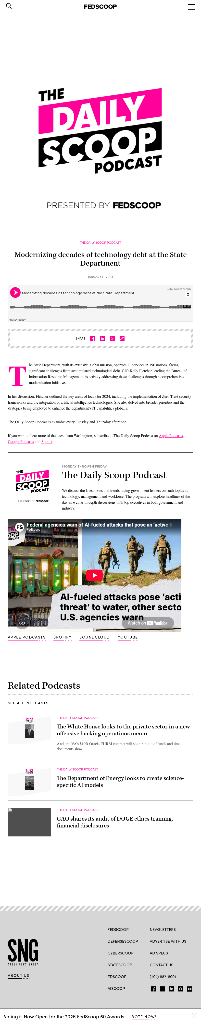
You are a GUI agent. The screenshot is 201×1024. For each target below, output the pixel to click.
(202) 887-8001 (163, 976)
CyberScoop (121, 952)
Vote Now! (144, 1016)
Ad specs (159, 952)
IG (179, 987)
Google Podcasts (21, 441)
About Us (18, 975)
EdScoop (117, 976)
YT (188, 987)
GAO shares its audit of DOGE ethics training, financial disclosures (115, 822)
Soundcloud (94, 637)
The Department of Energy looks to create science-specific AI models (120, 782)
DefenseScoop (123, 941)
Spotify (46, 441)
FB (152, 987)
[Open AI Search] (15, 6)
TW (161, 987)
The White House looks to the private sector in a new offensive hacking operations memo (123, 730)
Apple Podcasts (171, 435)
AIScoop (116, 988)
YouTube (128, 637)
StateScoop (120, 964)
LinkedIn (171, 987)
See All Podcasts (28, 702)
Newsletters (163, 929)
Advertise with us (168, 941)
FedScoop (118, 929)
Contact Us (161, 964)
